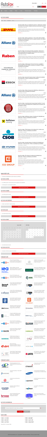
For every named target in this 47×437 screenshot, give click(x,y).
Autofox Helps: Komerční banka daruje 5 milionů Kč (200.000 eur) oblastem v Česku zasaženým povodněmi (31, 78)
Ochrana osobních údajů (35, 434)
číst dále (19, 32)
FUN (39, 6)
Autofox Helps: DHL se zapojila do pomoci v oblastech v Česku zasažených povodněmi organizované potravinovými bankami (32, 25)
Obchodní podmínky (26, 434)
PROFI (44, 6)
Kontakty (35, 10)
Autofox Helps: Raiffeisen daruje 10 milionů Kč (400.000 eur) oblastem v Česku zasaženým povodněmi (31, 117)
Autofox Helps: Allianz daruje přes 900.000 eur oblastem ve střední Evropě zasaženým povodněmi (31, 91)
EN (45, 3)
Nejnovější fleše (5, 173)
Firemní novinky (28, 10)
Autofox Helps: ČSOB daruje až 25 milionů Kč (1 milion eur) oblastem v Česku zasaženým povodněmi (31, 130)
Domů (5, 10)
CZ (42, 3)
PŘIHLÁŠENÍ (34, 3)
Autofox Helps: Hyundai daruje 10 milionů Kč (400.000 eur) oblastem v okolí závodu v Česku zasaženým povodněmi (31, 143)
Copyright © (20, 434)
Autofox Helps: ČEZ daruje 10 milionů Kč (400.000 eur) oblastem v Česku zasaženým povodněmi (30, 156)
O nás (21, 10)
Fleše (16, 10)
